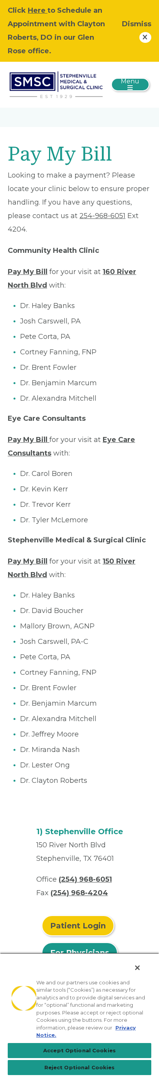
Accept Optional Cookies (79, 1050)
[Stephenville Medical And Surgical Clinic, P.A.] (56, 84)
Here (37, 10)
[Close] (137, 967)
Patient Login (78, 925)
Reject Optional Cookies (79, 1067)
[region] (79, 1015)
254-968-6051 (102, 216)
